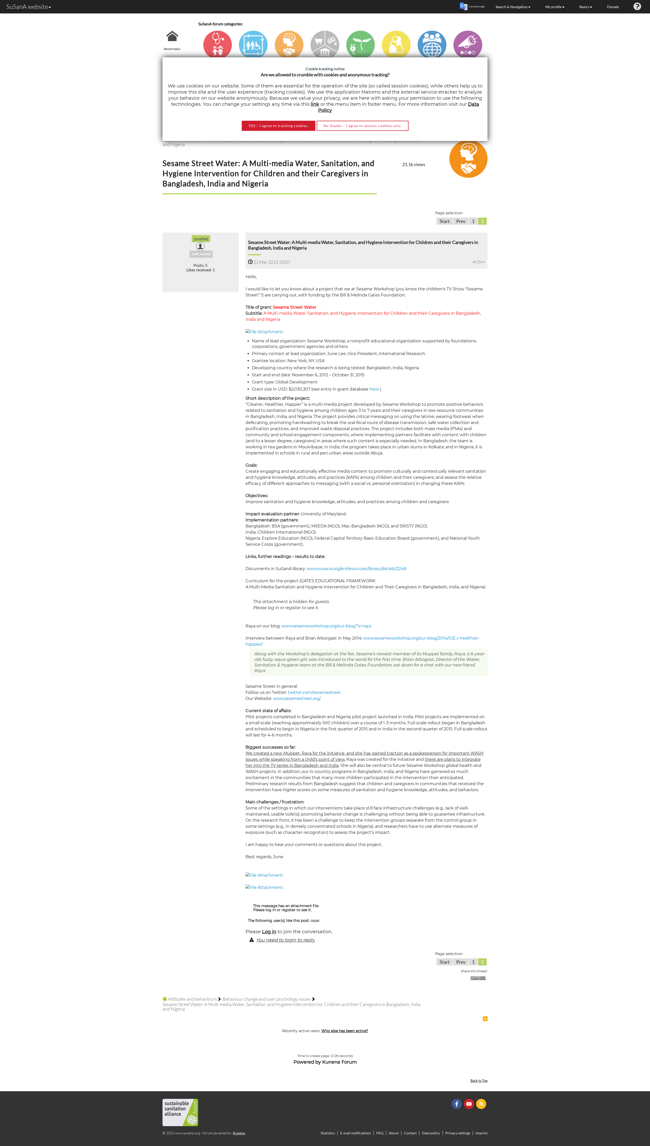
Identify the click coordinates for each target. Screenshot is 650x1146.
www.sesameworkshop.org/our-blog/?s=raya (326, 626)
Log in (269, 932)
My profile (553, 7)
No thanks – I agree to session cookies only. (362, 126)
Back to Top (479, 1081)
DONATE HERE (630, 1116)
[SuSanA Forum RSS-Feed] (482, 1103)
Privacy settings (457, 1133)
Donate (613, 7)
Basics (584, 7)
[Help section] (637, 6)
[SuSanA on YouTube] (469, 1103)
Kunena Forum (339, 1062)
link (315, 104)
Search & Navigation (512, 7)
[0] (265, 331)
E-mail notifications (355, 1133)
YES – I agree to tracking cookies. (278, 126)
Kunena (239, 1133)
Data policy (431, 1133)
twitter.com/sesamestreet (314, 692)
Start (445, 221)
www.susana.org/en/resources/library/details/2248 (356, 568)
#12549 (479, 262)
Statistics (328, 1133)
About (394, 1133)
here (374, 389)
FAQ (379, 1133)
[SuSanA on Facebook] (457, 1103)
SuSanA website (27, 6)
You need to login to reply (285, 940)
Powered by (307, 1062)
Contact (410, 1133)
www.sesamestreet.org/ (297, 698)
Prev (460, 221)
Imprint (482, 1133)
